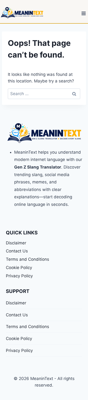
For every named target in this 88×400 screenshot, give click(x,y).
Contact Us (17, 251)
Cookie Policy (19, 267)
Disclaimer (16, 242)
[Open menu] (83, 13)
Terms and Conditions (27, 259)
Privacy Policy (19, 275)
